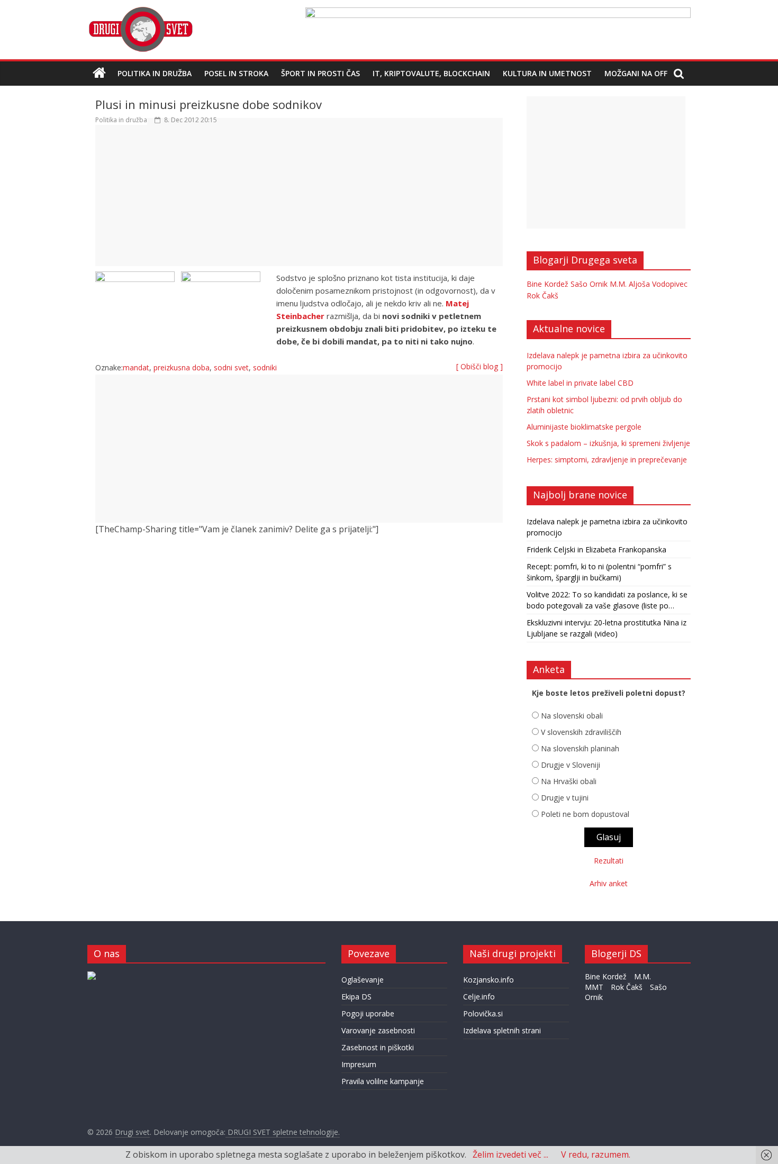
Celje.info (479, 997)
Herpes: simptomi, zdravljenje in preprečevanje (607, 459)
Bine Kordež (547, 284)
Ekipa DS (356, 997)
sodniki (265, 367)
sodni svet (231, 367)
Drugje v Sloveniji (570, 765)
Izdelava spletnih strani (502, 1030)
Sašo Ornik (589, 284)
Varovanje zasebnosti (378, 1030)
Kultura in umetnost (547, 73)
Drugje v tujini (565, 798)
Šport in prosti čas (320, 73)
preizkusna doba (181, 367)
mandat (136, 367)
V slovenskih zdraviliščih (581, 732)
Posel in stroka (236, 73)
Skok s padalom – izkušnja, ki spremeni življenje (608, 443)
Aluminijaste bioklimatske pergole (584, 427)
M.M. (618, 284)
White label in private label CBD (580, 383)
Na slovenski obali (572, 716)
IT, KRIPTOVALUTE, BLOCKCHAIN (431, 73)
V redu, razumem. (595, 1154)
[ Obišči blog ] (479, 366)
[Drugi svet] (140, 11)
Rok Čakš (542, 295)
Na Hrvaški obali (568, 781)
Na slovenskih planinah (580, 748)
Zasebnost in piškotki (377, 1047)
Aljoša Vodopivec (658, 284)
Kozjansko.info (488, 980)
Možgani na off (635, 73)
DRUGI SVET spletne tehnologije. (282, 1132)
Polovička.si (483, 1013)
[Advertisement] (299, 200)
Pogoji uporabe (367, 1013)
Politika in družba (154, 73)
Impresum (358, 1064)
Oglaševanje (362, 980)
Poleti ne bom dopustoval (585, 814)
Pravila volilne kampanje (382, 1081)
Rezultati (608, 861)
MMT (594, 987)
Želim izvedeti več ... (510, 1154)
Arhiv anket (609, 883)
